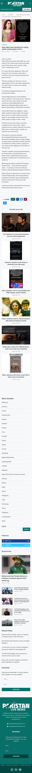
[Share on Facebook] (17, 199)
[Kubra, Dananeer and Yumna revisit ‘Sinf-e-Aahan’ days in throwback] (16, 363)
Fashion (4, 419)
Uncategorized (6, 517)
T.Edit (3, 500)
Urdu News (26, 9)
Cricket (4, 411)
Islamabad (5, 453)
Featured (4, 423)
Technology (5, 504)
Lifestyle (10, 14)
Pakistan (4, 478)
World (3, 521)
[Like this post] (13, 199)
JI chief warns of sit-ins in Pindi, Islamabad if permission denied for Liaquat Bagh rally (22, 600)
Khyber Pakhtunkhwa (8, 457)
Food (3, 432)
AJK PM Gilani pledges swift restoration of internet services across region (22, 610)
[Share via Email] (5, 203)
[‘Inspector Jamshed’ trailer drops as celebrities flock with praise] (16, 250)
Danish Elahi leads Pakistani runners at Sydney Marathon (21, 588)
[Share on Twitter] (21, 199)
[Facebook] (12, 769)
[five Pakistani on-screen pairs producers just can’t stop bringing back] (16, 222)
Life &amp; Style (6, 461)
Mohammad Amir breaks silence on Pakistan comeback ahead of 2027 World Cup (14, 578)
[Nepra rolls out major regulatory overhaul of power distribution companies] (7, 622)
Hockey (4, 449)
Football (4, 436)
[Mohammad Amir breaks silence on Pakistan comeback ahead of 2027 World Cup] (16, 564)
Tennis (4, 508)
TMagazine (5, 512)
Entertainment (6, 415)
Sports (4, 491)
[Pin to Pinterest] (25, 199)
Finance (4, 428)
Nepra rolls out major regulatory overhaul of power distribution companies (21, 621)
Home (3, 14)
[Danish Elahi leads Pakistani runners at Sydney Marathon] (7, 590)
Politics (4, 483)
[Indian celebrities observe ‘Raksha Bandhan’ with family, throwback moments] (16, 307)
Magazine (4, 470)
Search (4, 526)
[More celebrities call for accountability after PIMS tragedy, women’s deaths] (16, 278)
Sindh (3, 487)
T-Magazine (5, 495)
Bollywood (5, 402)
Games (4, 440)
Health (4, 445)
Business (4, 406)
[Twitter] (16, 769)
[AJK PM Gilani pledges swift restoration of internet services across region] (7, 611)
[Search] (30, 3)
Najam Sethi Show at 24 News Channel (13, 474)
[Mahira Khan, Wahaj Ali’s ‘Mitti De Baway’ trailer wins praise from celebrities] (16, 335)
